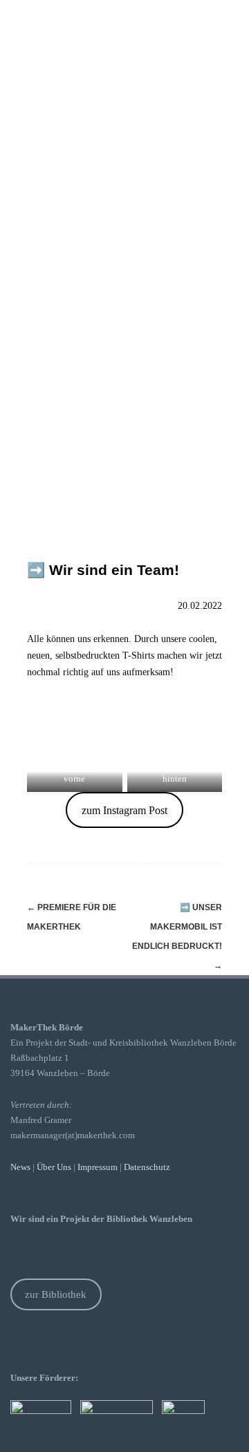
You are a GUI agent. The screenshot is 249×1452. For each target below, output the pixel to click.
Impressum (97, 1167)
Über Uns (54, 1167)
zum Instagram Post (124, 810)
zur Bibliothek (55, 1294)
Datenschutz (147, 1167)
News (20, 1167)
